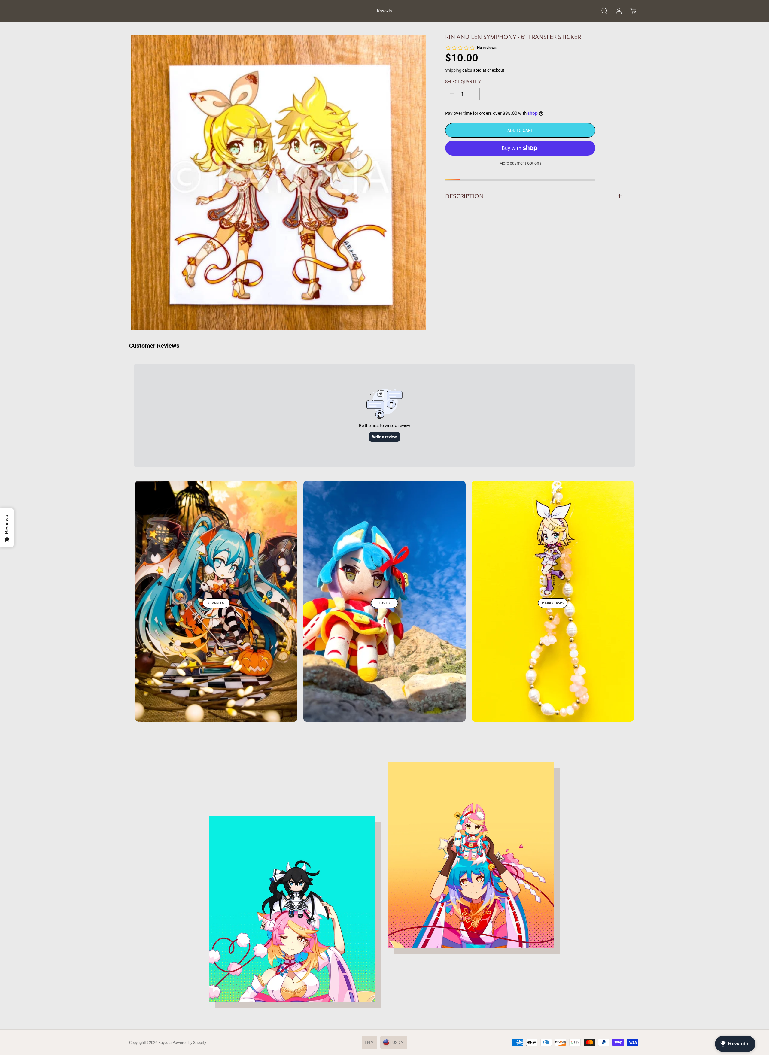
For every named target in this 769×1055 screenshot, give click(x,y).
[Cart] (633, 10)
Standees (216, 603)
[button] (133, 11)
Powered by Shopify (189, 1042)
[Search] (604, 10)
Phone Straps (553, 603)
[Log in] (618, 10)
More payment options (520, 163)
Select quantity (463, 81)
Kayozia (165, 1042)
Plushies (384, 603)
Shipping (453, 70)
